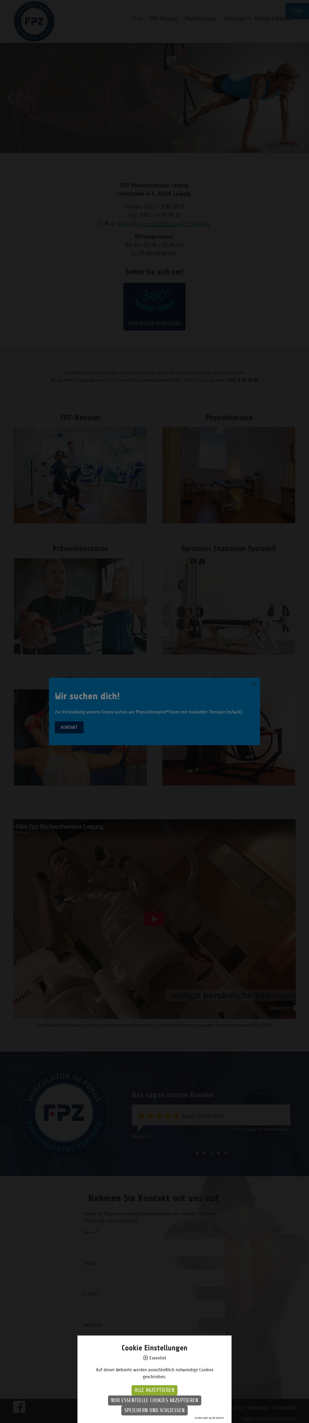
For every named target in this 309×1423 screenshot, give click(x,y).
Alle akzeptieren (154, 1390)
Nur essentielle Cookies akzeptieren (154, 1400)
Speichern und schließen (154, 1410)
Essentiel (157, 1358)
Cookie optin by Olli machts (209, 1417)
